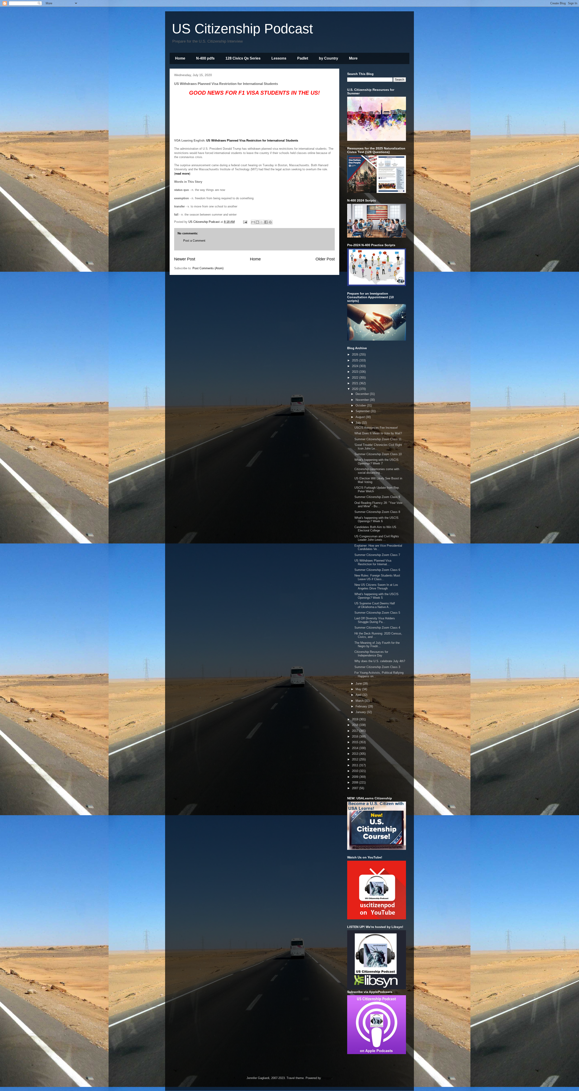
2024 (355, 366)
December (363, 394)
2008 (355, 782)
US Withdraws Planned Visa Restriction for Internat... (372, 562)
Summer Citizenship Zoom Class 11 (377, 439)
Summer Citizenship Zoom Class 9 (377, 497)
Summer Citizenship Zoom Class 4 (377, 627)
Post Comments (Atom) (207, 268)
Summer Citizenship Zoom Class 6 (377, 570)
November (363, 399)
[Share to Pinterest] (270, 222)
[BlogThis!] (257, 222)
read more (182, 173)
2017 (355, 731)
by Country (328, 58)
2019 (355, 719)
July (359, 422)
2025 (355, 360)
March (360, 700)
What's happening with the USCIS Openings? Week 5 (376, 595)
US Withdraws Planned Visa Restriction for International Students (252, 140)
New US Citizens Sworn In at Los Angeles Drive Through (376, 586)
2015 (355, 742)
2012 (355, 759)
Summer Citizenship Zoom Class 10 (378, 454)
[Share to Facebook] (266, 222)
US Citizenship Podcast (242, 28)
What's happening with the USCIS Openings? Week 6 (376, 519)
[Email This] (253, 222)
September (363, 411)
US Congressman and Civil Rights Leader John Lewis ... (376, 538)
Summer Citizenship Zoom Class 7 (377, 555)
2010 (355, 771)
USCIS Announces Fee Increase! (376, 427)
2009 (355, 777)
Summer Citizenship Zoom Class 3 (377, 667)
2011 (355, 765)
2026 (355, 354)
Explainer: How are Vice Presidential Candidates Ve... (378, 547)
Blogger (327, 1078)
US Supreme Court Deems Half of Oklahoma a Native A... (374, 605)
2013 (355, 753)
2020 (355, 389)
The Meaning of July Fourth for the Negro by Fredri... (377, 644)
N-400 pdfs (205, 58)
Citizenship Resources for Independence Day (371, 653)
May (359, 689)
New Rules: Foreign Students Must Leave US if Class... (377, 577)
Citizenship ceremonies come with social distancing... (376, 470)
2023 (355, 371)
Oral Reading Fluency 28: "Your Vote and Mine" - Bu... (378, 504)
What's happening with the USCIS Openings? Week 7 (376, 461)
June (359, 683)
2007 (355, 788)
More (353, 58)
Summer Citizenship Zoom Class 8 (377, 512)
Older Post (325, 259)
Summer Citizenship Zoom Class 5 (377, 612)
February (362, 706)
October (361, 405)
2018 (355, 725)
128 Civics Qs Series (243, 58)
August (361, 417)
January (361, 712)
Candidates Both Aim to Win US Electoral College (375, 528)
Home (180, 58)
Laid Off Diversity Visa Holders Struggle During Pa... (374, 620)
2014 (355, 748)
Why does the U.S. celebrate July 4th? (379, 661)
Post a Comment (194, 240)
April (359, 695)
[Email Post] (245, 221)
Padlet (302, 58)
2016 (355, 736)
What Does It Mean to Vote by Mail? (378, 433)
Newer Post (184, 259)
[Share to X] (261, 222)
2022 (355, 377)
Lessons (278, 58)
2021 (355, 383)
